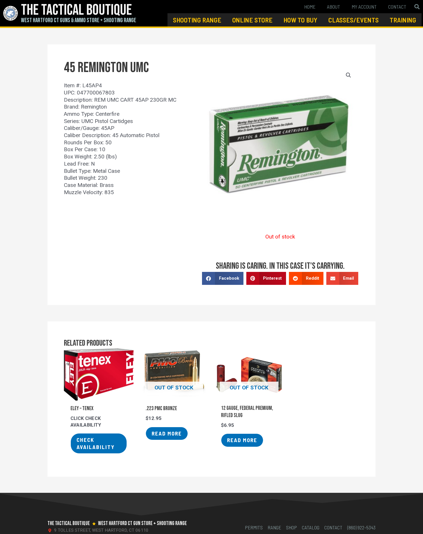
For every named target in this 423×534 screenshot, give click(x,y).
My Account (364, 7)
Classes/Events (353, 20)
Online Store (252, 20)
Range (274, 527)
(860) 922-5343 (361, 527)
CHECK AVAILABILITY (96, 443)
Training (403, 20)
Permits (254, 527)
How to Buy (300, 20)
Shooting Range (197, 20)
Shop (291, 527)
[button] (417, 7)
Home (309, 7)
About (333, 7)
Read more (167, 433)
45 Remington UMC (106, 67)
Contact (397, 7)
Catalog (310, 527)
